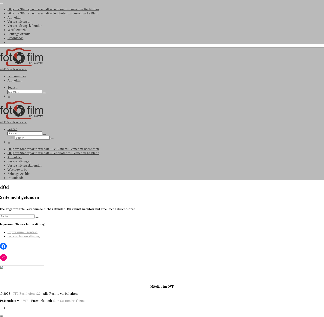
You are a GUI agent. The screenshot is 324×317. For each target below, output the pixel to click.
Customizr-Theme (73, 301)
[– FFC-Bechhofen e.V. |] (21, 65)
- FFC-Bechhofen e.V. (25, 294)
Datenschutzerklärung (24, 236)
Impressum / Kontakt (23, 232)
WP (25, 301)
